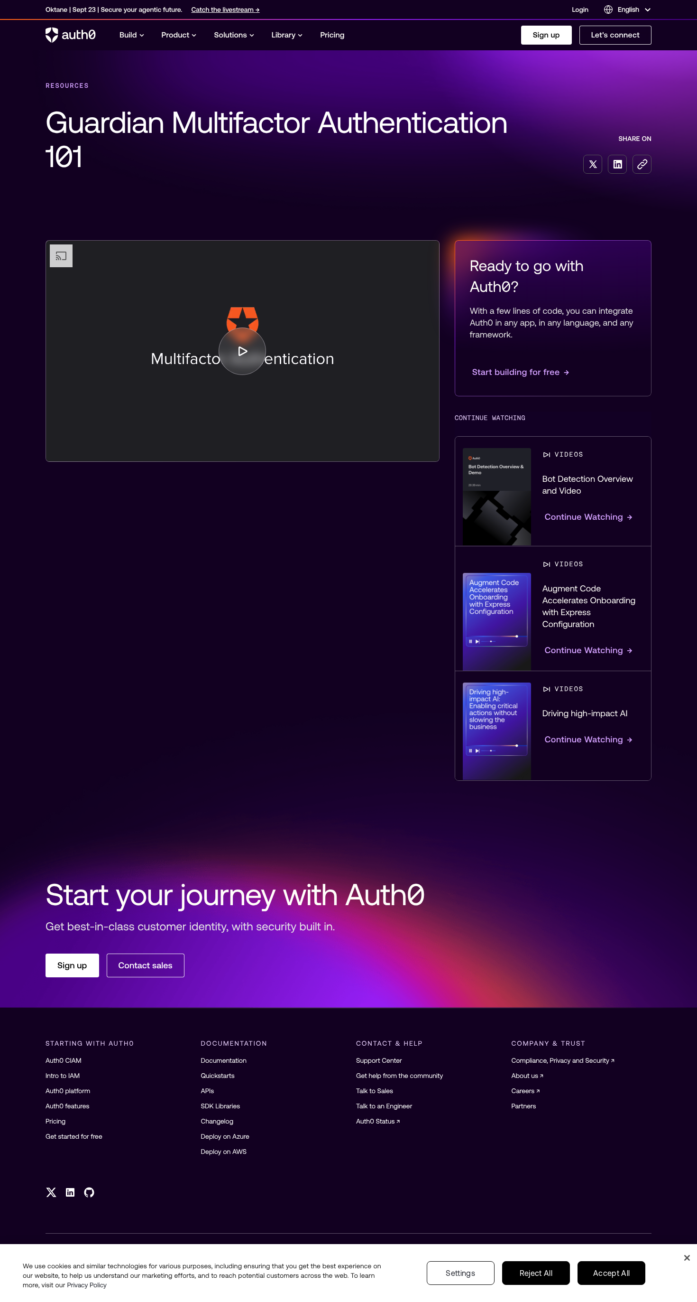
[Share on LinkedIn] (617, 164)
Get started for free (74, 1136)
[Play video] (242, 351)
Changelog (217, 1121)
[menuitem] (132, 35)
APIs (207, 1091)
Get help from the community (399, 1075)
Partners (524, 1106)
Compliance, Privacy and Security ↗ (563, 1060)
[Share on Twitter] (592, 164)
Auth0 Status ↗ (378, 1121)
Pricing (55, 1121)
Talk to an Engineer (384, 1106)
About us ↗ (528, 1075)
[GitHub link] (89, 1192)
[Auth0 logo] (71, 35)
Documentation (224, 1060)
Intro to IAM (63, 1075)
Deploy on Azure (225, 1136)
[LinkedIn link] (70, 1192)
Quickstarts (218, 1075)
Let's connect (615, 35)
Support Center (379, 1060)
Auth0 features (67, 1106)
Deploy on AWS (224, 1151)
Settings (460, 1273)
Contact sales (146, 965)
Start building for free (520, 372)
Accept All (611, 1273)
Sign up (546, 35)
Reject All (536, 1273)
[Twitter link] (51, 1192)
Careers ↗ (526, 1091)
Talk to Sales (374, 1091)
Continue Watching (589, 517)
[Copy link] (642, 164)
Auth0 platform (68, 1091)
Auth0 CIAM (64, 1060)
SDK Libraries (220, 1106)
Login (580, 9)
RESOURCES (67, 85)
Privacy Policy (87, 1285)
